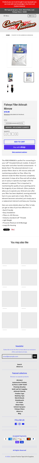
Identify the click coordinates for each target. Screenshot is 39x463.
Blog (19, 413)
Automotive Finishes (19, 382)
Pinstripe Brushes (20, 387)
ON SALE (19, 380)
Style (5, 120)
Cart (33, 16)
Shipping (7, 114)
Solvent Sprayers (19, 407)
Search (19, 364)
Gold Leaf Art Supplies (19, 389)
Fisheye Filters (19, 409)
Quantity (7, 131)
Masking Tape (19, 396)
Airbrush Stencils (19, 391)
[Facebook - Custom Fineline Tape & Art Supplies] (16, 424)
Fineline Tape (19, 393)
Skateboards (19, 400)
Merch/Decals (19, 398)
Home (8, 35)
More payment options (19, 152)
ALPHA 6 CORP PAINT (19, 385)
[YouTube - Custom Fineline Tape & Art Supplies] (23, 424)
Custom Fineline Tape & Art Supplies (22, 456)
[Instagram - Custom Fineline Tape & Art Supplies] (19, 424)
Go (35, 356)
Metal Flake (20, 405)
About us (19, 367)
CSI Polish (19, 402)
